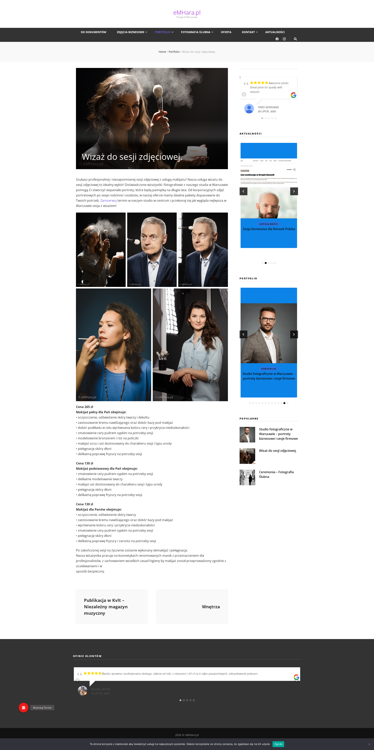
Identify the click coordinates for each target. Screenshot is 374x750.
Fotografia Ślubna (195, 32)
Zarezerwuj (108, 200)
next (294, 191)
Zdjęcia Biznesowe (130, 32)
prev (243, 191)
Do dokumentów (93, 32)
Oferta (226, 32)
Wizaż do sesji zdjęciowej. (277, 450)
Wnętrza (269, 374)
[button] (23, 707)
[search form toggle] (295, 39)
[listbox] (269, 204)
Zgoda (278, 744)
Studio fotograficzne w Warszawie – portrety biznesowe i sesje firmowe (278, 434)
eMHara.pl (187, 12)
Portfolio (162, 32)
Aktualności (275, 32)
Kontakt (248, 32)
